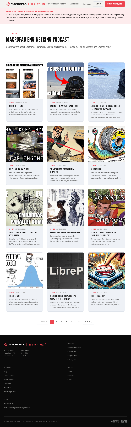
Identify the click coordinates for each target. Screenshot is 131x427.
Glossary (7, 384)
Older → (88, 322)
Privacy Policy (9, 404)
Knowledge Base (10, 392)
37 (79, 322)
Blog (5, 372)
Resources (87, 4)
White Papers (9, 380)
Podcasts (7, 388)
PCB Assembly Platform (57, 4)
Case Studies (9, 376)
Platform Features (74, 348)
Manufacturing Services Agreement (17, 408)
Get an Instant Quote (114, 4)
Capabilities (74, 4)
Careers (71, 380)
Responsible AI (73, 356)
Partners (71, 376)
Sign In (98, 4)
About (70, 372)
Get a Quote (72, 360)
